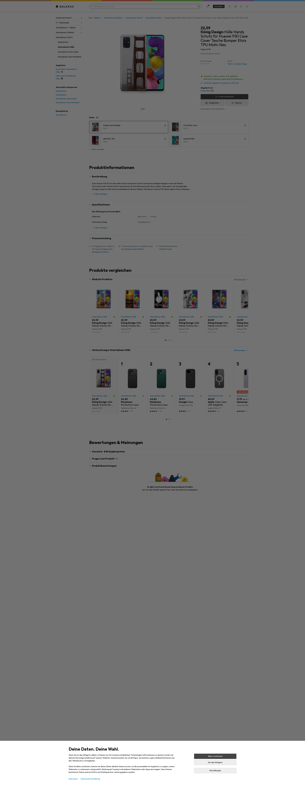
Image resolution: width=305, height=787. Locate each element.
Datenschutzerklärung (90, 779)
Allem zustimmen (215, 756)
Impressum (73, 779)
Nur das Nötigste (215, 762)
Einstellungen (215, 770)
